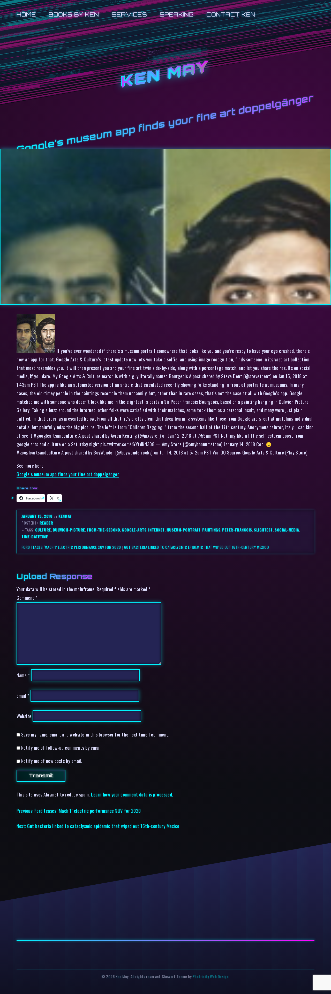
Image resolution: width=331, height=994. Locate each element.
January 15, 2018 (37, 516)
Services (129, 14)
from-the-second (103, 530)
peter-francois (237, 530)
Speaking (177, 14)
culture (43, 530)
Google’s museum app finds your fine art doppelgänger (68, 474)
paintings (211, 530)
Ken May (165, 74)
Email (23, 695)
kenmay (64, 516)
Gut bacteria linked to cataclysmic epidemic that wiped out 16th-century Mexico (196, 547)
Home (26, 14)
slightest (263, 530)
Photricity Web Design (211, 976)
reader (46, 523)
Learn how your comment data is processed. (132, 794)
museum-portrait (183, 530)
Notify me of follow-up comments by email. (61, 747)
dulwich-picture (69, 530)
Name (23, 675)
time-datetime (34, 536)
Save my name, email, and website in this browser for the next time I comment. (95, 734)
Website (24, 715)
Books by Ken (74, 14)
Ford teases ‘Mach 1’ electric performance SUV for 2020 (71, 547)
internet (156, 530)
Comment (27, 597)
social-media (287, 530)
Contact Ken (230, 14)
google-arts (134, 530)
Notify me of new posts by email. (51, 760)
